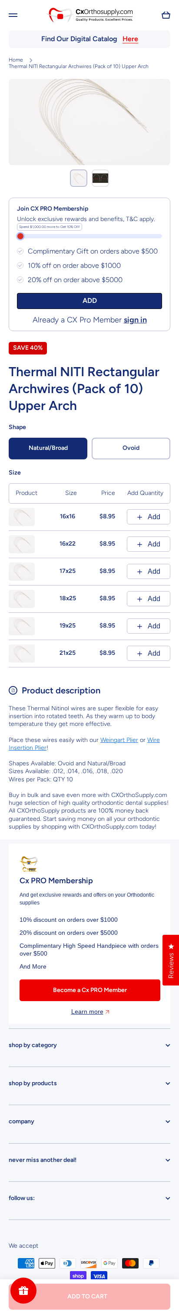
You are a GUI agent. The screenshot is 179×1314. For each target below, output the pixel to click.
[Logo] (89, 15)
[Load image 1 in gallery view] (78, 178)
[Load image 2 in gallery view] (100, 178)
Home (16, 60)
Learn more (87, 1011)
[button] (166, 15)
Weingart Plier (119, 740)
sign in (135, 320)
